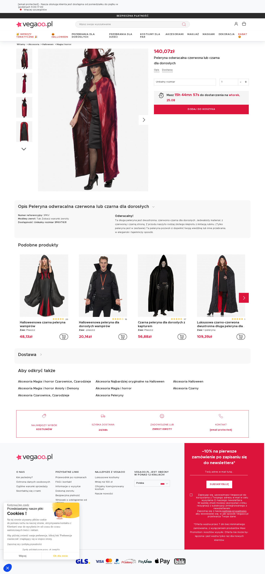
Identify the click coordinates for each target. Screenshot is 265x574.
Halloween (48, 44)
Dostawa (167, 70)
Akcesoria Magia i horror (114, 388)
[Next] (144, 120)
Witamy (21, 44)
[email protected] (28, 4)
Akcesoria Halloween (188, 381)
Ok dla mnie (60, 555)
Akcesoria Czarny (186, 388)
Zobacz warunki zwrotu (55, 219)
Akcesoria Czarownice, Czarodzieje (43, 395)
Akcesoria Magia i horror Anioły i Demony (48, 388)
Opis (156, 70)
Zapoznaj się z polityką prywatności (24, 544)
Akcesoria (34, 44)
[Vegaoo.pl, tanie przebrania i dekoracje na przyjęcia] (34, 24)
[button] (7, 568)
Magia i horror (63, 44)
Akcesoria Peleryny (110, 395)
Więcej (22, 555)
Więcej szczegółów (35, 10)
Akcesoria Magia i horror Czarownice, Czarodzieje (54, 381)
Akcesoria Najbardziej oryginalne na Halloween (130, 381)
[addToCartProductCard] (63, 336)
